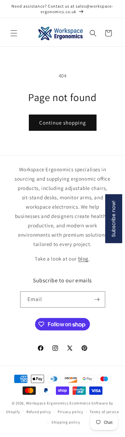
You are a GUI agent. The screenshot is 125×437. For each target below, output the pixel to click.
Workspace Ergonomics (47, 403)
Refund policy (38, 411)
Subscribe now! (113, 218)
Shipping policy (65, 422)
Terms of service (104, 411)
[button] (14, 33)
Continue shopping (62, 122)
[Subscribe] (97, 299)
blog (83, 258)
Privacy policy (70, 411)
